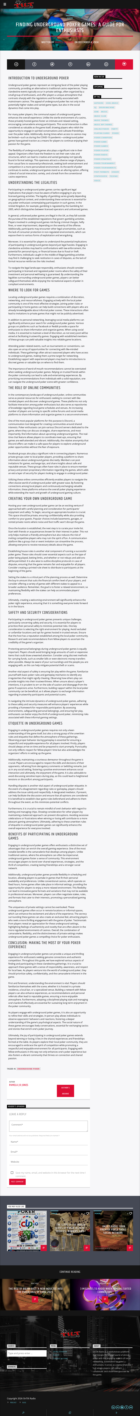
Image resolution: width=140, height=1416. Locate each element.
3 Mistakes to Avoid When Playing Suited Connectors (105, 1290)
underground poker (28, 1069)
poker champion (103, 137)
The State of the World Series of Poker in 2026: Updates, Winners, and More (70, 1229)
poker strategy (102, 159)
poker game (100, 142)
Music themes (101, 120)
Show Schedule (60, 1351)
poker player (101, 150)
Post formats (101, 172)
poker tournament (104, 163)
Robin (54, 1246)
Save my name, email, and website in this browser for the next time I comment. (51, 1173)
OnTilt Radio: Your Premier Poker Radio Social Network (113, 1229)
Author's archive (65, 1091)
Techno (114, 176)
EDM (96, 112)
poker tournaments (105, 168)
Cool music (112, 103)
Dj (95, 107)
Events (56, 1355)
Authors (98, 103)
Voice (97, 180)
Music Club (100, 116)
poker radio (100, 155)
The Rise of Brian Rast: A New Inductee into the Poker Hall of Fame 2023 (36, 1290)
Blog (24, 1402)
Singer (115, 172)
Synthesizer (100, 176)
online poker (101, 129)
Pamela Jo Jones (64, 42)
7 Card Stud (14, 1213)
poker (115, 133)
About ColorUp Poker (27, 1229)
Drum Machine (106, 107)
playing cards (102, 133)
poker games (101, 146)
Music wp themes (103, 124)
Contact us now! (60, 1358)
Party (115, 129)
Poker (70, 18)
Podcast (13, 1402)
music (104, 112)
